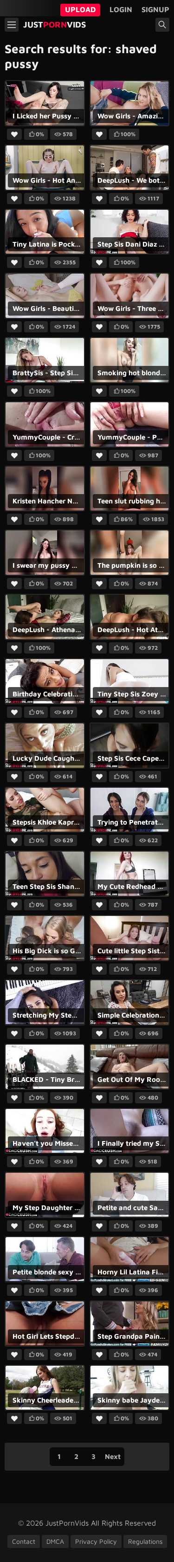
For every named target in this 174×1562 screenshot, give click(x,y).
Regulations (145, 1541)
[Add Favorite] (14, 135)
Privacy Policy (96, 1541)
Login (121, 9)
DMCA (55, 1541)
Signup (155, 9)
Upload (80, 9)
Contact (23, 1541)
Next (113, 1456)
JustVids (54, 24)
